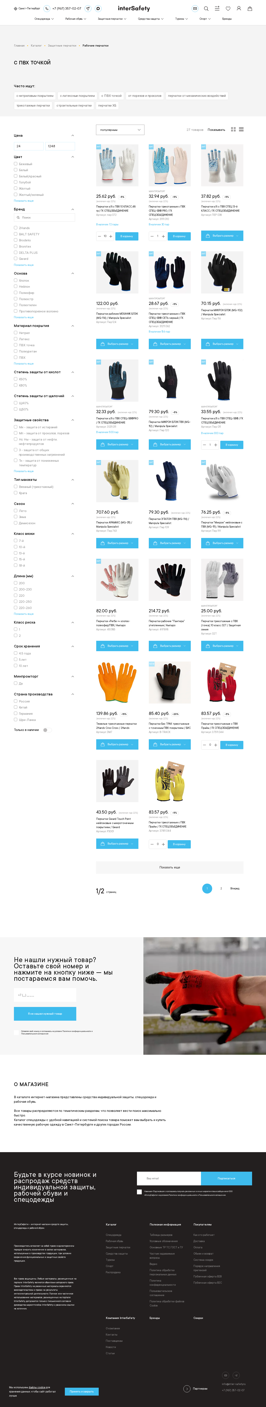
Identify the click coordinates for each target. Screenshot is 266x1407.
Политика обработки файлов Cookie (167, 1303)
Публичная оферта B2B (207, 1276)
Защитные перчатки (118, 1247)
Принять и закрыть (82, 1391)
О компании (113, 1328)
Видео (153, 1264)
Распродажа (113, 1272)
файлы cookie (37, 1387)
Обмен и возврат (203, 1253)
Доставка (199, 1241)
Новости (111, 1347)
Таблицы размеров (161, 1235)
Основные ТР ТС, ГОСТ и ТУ (166, 1247)
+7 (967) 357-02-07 (233, 1390)
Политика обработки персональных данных (163, 1272)
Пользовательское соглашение (161, 1293)
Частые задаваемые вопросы (162, 1255)
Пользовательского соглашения (212, 1195)
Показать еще (169, 867)
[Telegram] (88, 8)
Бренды (155, 1318)
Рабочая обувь (114, 1241)
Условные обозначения (164, 1241)
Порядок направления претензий (206, 1268)
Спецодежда (113, 1235)
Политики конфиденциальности (183, 1195)
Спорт (109, 1266)
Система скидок (203, 1259)
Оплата (197, 1247)
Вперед (234, 888)
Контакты (111, 1334)
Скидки (198, 1318)
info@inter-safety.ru (234, 1384)
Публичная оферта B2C (207, 1282)
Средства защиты (117, 1253)
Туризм (110, 1259)
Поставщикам (114, 1340)
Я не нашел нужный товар (45, 1013)
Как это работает (204, 1235)
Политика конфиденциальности (163, 1282)
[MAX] (98, 8)
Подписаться (226, 1178)
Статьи (110, 1353)
